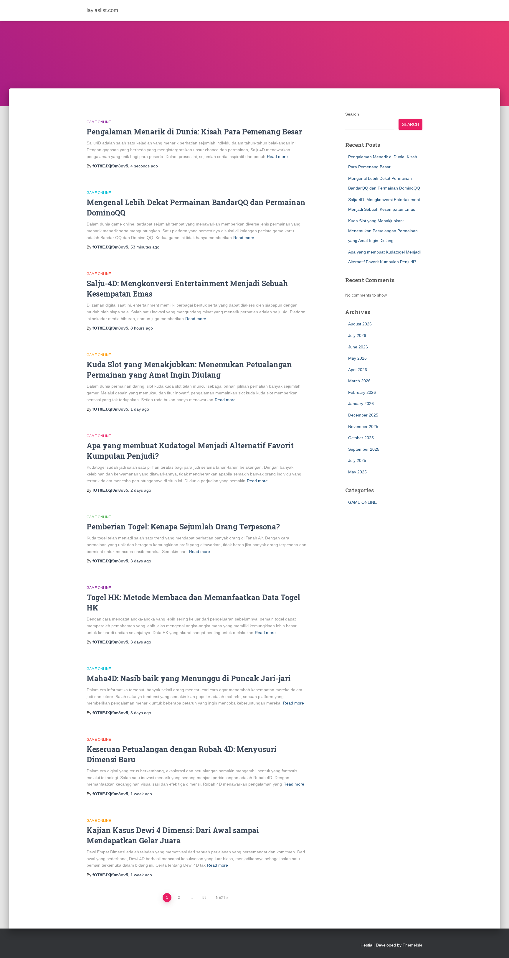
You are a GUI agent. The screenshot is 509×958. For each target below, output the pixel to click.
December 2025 (363, 415)
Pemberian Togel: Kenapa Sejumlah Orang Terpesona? (183, 526)
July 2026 (357, 335)
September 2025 (363, 449)
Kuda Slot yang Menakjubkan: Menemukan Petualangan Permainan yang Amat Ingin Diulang (383, 230)
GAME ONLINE (99, 122)
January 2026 (361, 403)
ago (144, 166)
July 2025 (357, 460)
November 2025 (363, 426)
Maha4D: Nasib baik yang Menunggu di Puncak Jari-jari (189, 678)
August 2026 (360, 324)
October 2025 (361, 437)
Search (352, 114)
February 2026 (362, 392)
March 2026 (359, 380)
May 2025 (357, 472)
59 (204, 898)
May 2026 (357, 358)
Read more (277, 156)
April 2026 (357, 369)
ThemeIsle (412, 945)
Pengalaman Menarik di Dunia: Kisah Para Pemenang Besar (194, 131)
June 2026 (358, 347)
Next (220, 898)
